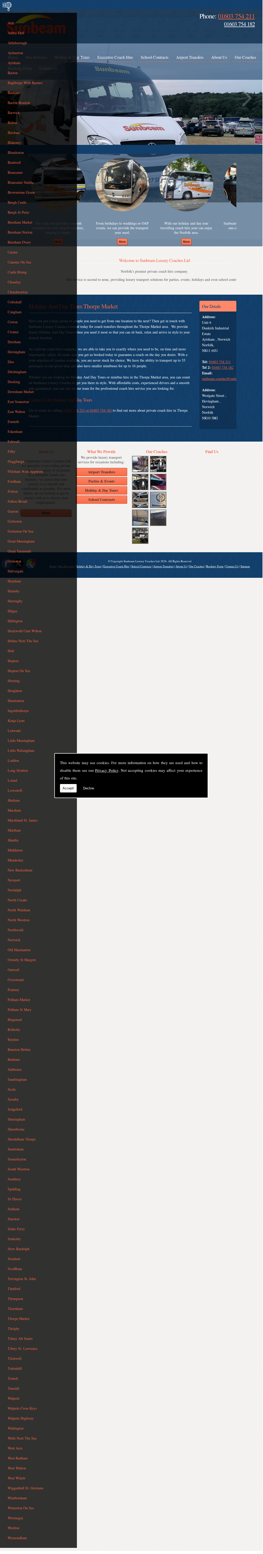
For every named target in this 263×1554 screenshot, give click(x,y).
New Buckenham (20, 870)
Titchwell (15, 1358)
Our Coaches (245, 57)
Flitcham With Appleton (25, 471)
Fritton (13, 491)
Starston (13, 1218)
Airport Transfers (190, 57)
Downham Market (21, 391)
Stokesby (14, 1238)
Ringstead (15, 1019)
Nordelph (14, 890)
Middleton (15, 850)
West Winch (16, 1478)
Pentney (13, 989)
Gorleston (15, 521)
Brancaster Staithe (21, 182)
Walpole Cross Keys (22, 1408)
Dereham (14, 341)
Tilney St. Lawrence (22, 1348)
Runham (14, 1059)
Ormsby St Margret (22, 959)
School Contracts (154, 57)
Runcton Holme (19, 1049)
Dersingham (16, 351)
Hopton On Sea (19, 670)
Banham (13, 92)
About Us (219, 57)
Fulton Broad (17, 501)
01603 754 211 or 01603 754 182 (87, 410)
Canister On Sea (19, 262)
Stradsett (14, 1258)
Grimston (14, 561)
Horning (14, 680)
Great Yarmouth (19, 551)
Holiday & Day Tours (88, 566)
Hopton (13, 660)
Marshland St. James (22, 820)
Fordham (14, 481)
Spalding (14, 1189)
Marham (14, 800)
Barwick (14, 112)
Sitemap (245, 566)
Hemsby (13, 591)
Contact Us (232, 566)
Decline (88, 788)
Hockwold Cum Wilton (25, 630)
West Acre (15, 1448)
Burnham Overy (19, 242)
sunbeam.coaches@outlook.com (225, 378)
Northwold (15, 929)
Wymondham (17, 1537)
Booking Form (215, 566)
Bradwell (14, 162)
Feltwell (13, 441)
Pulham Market (19, 999)
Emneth (13, 421)
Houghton (15, 690)
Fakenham (15, 431)
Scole (12, 1089)
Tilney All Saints (20, 1338)
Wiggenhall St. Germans (25, 1488)
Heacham (14, 581)
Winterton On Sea (21, 1507)
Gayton (13, 511)
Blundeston (16, 152)
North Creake (17, 899)
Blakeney (14, 142)
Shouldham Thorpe (22, 1139)
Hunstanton (16, 700)
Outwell (13, 969)
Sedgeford (15, 1109)
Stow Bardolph (18, 1248)
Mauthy (13, 840)
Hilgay (12, 610)
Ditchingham (17, 371)
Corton (13, 321)
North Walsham (19, 909)
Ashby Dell (16, 32)
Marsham (14, 810)
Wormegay (15, 1517)
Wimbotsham (17, 1497)
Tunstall (13, 1388)
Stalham (13, 1208)
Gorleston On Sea (20, 531)
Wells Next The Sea (22, 1438)
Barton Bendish (19, 102)
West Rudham (18, 1458)
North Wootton (18, 919)
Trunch (13, 1378)
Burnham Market (20, 222)
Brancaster (15, 172)
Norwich (14, 939)
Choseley (14, 282)
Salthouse (15, 1069)
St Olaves (15, 1198)
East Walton (16, 411)
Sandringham (17, 1079)
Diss (11, 361)
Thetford (14, 1288)
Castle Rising (17, 272)
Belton (12, 122)
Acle (11, 22)
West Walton (17, 1468)
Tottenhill (15, 1368)
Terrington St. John (22, 1278)
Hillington (15, 620)
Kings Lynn (16, 720)
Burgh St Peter (18, 212)
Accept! (68, 788)
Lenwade (14, 730)
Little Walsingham (21, 750)
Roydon (13, 1039)
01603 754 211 (236, 15)
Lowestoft (15, 790)
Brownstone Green (21, 192)
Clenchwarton (18, 292)
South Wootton (18, 1169)
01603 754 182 (239, 24)
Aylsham (14, 62)
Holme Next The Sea (23, 640)
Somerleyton (17, 1159)
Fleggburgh (16, 461)
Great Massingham (21, 541)
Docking (14, 381)
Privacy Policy (106, 770)
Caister (13, 252)
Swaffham (15, 1268)
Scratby (13, 1099)
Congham (15, 311)
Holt (11, 650)
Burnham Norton (20, 232)
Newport (14, 880)
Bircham (14, 132)
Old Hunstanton (19, 949)
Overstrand (16, 979)
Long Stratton (18, 770)
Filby (11, 451)
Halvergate (15, 571)
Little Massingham (21, 740)
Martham (14, 830)
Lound (12, 780)
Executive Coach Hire (115, 57)
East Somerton (18, 401)
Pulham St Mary (20, 1009)
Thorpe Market (18, 1318)
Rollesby (14, 1029)
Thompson (15, 1298)
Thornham (15, 1308)
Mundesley (15, 860)
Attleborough (17, 42)
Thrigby (13, 1328)
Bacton (13, 72)
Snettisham (16, 1149)
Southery (14, 1179)
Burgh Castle (17, 202)
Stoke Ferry (16, 1228)
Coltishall (15, 302)
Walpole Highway (21, 1418)
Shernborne (16, 1129)
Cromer (13, 331)
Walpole (13, 1398)
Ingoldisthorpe (18, 710)
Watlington (16, 1428)
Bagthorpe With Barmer (25, 82)
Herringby (15, 600)
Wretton (13, 1527)
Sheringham (16, 1119)
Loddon (13, 760)
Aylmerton (15, 52)
